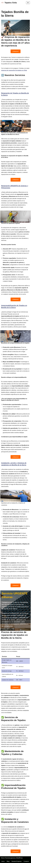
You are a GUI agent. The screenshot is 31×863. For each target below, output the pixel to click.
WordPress (19, 858)
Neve (2, 858)
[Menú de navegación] (28, 2)
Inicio (3, 861)
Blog (8, 861)
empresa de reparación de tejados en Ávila (14, 70)
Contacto (26, 861)
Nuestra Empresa (16, 861)
